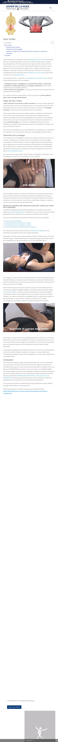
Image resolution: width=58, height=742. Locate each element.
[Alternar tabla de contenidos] (51, 43)
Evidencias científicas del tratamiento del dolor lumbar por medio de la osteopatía (26, 52)
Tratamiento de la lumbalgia (14, 49)
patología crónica (19, 75)
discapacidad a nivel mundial (37, 59)
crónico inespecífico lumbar (15, 151)
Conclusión (7, 55)
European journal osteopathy (12, 221)
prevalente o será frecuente (36, 72)
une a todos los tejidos (9, 292)
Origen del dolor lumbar (13, 47)
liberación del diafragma (38, 230)
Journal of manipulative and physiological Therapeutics (20, 227)
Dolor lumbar (8, 45)
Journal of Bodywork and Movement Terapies (17, 223)
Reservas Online (14, 707)
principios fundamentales (16, 212)
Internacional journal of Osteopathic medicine (17, 225)
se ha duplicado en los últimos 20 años (36, 78)
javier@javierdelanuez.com (16, 1)
